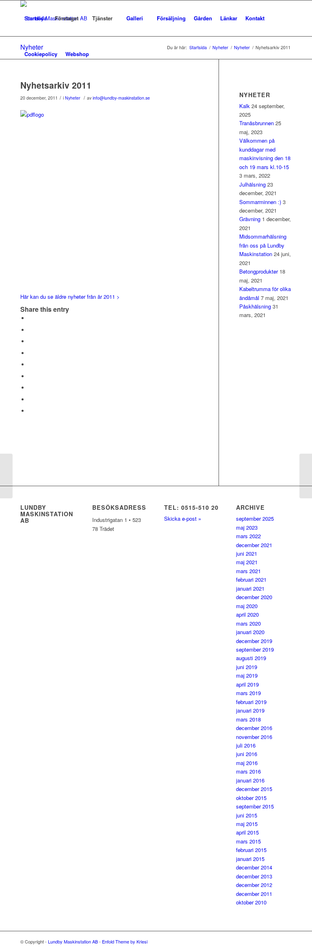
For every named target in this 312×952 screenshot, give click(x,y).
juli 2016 (246, 745)
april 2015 (247, 832)
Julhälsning (252, 184)
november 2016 (254, 737)
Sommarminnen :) (260, 202)
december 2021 (254, 545)
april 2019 (247, 684)
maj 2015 (247, 824)
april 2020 (247, 614)
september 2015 (255, 806)
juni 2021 (246, 553)
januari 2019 (250, 710)
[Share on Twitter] (30, 330)
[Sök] (99, 54)
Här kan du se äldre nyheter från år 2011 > (70, 296)
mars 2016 (248, 771)
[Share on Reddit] (30, 399)
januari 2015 (250, 859)
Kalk (244, 106)
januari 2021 (250, 588)
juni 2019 (246, 667)
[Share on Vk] (30, 387)
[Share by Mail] (30, 411)
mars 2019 (248, 693)
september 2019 (255, 649)
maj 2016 (247, 763)
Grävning (249, 219)
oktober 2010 (251, 902)
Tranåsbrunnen (256, 123)
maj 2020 (247, 606)
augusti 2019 (251, 658)
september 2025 (255, 518)
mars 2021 (248, 571)
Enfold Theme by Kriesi (124, 941)
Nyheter (72, 98)
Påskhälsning (255, 306)
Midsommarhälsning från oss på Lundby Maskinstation (262, 245)
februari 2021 (251, 579)
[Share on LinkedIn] (30, 364)
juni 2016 (246, 754)
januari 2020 (250, 632)
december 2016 (254, 728)
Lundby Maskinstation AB (73, 941)
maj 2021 (247, 562)
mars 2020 (248, 623)
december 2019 (254, 641)
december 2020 (254, 597)
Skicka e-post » (182, 518)
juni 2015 (246, 815)
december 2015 (254, 789)
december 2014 (254, 867)
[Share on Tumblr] (30, 376)
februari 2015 (251, 850)
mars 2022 (248, 536)
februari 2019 (251, 702)
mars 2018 (248, 719)
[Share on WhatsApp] (30, 341)
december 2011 (254, 894)
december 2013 (254, 876)
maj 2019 (247, 675)
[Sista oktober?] (6, 476)
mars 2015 (248, 841)
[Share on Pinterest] (30, 353)
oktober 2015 (251, 798)
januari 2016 (250, 780)
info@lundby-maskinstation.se (121, 98)
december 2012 (254, 885)
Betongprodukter (258, 271)
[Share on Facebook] (30, 318)
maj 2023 (247, 527)
